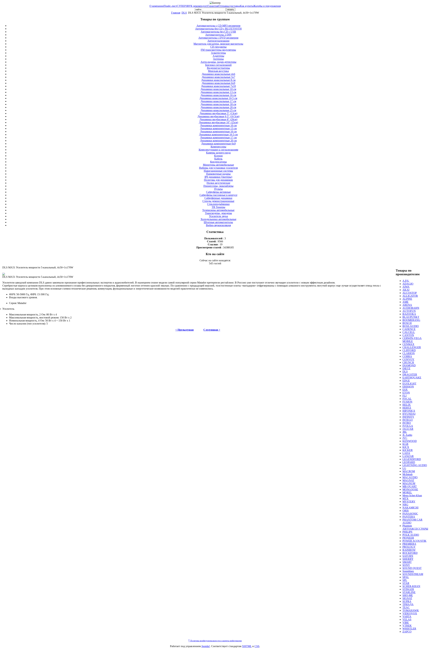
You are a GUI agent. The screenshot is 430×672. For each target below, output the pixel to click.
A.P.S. (405, 280)
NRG (405, 504)
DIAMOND (409, 365)
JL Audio (407, 435)
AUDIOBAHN (410, 308)
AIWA (406, 286)
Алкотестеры (218, 52)
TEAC (406, 607)
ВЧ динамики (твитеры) (218, 176)
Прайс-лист (170, 6)
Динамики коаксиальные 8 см (218, 80)
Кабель (218, 158)
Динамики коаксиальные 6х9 (218, 83)
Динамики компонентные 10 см (218, 125)
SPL (404, 580)
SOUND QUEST (412, 568)
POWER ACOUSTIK (414, 540)
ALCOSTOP (409, 292)
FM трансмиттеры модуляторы (218, 49)
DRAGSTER (409, 374)
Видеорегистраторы (218, 68)
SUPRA (406, 601)
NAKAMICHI (410, 507)
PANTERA (408, 516)
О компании (156, 6)
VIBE (405, 622)
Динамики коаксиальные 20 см (218, 107)
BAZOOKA (409, 314)
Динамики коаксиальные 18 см (218, 104)
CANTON (408, 335)
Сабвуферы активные (218, 192)
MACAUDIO (410, 477)
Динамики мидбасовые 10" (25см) (218, 122)
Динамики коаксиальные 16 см (218, 95)
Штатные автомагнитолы (218, 222)
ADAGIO (407, 283)
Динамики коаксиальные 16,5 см (218, 98)
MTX (405, 498)
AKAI (405, 289)
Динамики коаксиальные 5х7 (218, 77)
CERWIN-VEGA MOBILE (412, 340)
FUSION (407, 401)
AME (405, 301)
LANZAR (408, 456)
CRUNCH (408, 362)
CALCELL (408, 332)
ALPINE (407, 298)
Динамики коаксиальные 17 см (218, 101)
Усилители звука (218, 216)
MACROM (408, 471)
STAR (405, 583)
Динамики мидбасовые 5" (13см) (218, 113)
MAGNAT (408, 480)
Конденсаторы (218, 161)
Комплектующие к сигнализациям (218, 149)
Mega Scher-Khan (412, 495)
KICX (405, 447)
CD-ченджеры (218, 46)
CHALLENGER (411, 347)
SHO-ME (407, 595)
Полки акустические (218, 182)
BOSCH (407, 323)
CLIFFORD (409, 350)
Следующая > (211, 329)
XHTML (247, 646)
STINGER (408, 589)
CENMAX (408, 344)
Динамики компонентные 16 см (218, 131)
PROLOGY (409, 546)
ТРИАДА (408, 604)
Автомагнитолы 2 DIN (218, 34)
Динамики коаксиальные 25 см (218, 110)
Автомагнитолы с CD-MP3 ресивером (218, 25)
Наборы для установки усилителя (218, 167)
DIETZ (406, 368)
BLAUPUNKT (410, 317)
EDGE (406, 380)
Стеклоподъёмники (218, 204)
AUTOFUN (409, 311)
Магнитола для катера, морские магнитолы (218, 43)
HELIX (406, 404)
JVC (404, 438)
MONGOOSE (410, 489)
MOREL (407, 492)
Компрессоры (218, 146)
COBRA (407, 356)
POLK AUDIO (410, 534)
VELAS (406, 619)
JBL (404, 432)
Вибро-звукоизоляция (218, 225)
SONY (406, 565)
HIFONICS (408, 410)
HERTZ (406, 407)
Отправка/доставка (229, 6)
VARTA (406, 616)
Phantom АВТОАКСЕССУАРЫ (415, 527)
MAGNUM (408, 483)
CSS (256, 646)
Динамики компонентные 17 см (218, 137)
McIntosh (407, 474)
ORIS (405, 510)
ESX (405, 389)
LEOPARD (408, 462)
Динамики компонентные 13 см (218, 128)
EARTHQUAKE (411, 377)
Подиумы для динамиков (218, 179)
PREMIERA (409, 543)
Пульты (218, 189)
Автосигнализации (218, 40)
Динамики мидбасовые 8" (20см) (218, 119)
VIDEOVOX (409, 613)
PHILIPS (407, 531)
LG (404, 468)
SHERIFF (407, 559)
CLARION (408, 353)
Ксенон (218, 155)
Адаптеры (218, 55)
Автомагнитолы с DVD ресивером (218, 37)
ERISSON (408, 386)
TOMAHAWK (410, 610)
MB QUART (409, 486)
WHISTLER (409, 628)
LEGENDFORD (411, 459)
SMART (407, 562)
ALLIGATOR (410, 295)
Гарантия (213, 6)
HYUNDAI (408, 413)
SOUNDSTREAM (412, 574)
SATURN (407, 556)
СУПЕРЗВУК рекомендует (192, 6)
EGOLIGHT (409, 383)
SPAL (405, 577)
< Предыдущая (184, 329)
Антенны (218, 58)
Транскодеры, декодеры (218, 213)
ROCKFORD (410, 553)
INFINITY (408, 416)
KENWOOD (409, 441)
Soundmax (408, 571)
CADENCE (409, 329)
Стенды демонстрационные (218, 201)
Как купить (246, 6)
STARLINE (409, 592)
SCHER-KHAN (411, 586)
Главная (175, 12)
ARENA (407, 304)
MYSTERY (408, 501)
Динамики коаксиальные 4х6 (218, 74)
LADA (406, 453)
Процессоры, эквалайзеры (218, 186)
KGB (405, 444)
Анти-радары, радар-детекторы (218, 61)
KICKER (407, 450)
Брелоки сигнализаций (218, 65)
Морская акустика (218, 71)
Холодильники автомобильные (218, 219)
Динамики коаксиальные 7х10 (218, 86)
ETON (406, 392)
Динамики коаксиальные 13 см (218, 92)
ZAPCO (407, 631)
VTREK (407, 625)
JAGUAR (407, 428)
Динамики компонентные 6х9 (218, 143)
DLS (184, 12)
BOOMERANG (411, 320)
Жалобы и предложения (267, 6)
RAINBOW (409, 549)
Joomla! (205, 646)
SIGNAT (407, 598)
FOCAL (407, 398)
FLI (404, 395)
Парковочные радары (218, 173)
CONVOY (408, 359)
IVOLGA (407, 425)
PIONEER (408, 537)
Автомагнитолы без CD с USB (218, 31)
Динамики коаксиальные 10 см (218, 89)
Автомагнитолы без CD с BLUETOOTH (218, 28)
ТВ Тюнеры (218, 207)
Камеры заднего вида (218, 152)
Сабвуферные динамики (218, 198)
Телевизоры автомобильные (218, 210)
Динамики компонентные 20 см (218, 140)
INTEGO (407, 419)
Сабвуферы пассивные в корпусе (218, 195)
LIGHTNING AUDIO (414, 465)
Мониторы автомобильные (218, 164)
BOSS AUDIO (410, 326)
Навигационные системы (218, 170)
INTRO (406, 422)
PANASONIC (410, 513)
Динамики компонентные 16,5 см (218, 134)
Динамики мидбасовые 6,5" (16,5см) (218, 116)
